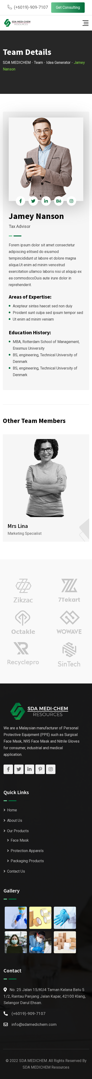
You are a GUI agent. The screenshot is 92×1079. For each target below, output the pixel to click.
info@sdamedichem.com (34, 1024)
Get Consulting (68, 7)
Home (12, 810)
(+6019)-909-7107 (31, 7)
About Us (14, 820)
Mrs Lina (18, 526)
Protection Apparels (27, 850)
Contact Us (16, 871)
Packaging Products (27, 861)
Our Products (18, 831)
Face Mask (20, 840)
